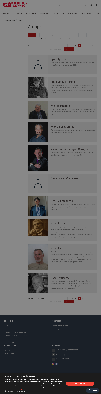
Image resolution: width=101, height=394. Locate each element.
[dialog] (50, 383)
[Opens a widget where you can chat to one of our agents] (92, 390)
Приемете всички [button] (80, 383)
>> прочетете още (24, 389)
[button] (34, 391)
